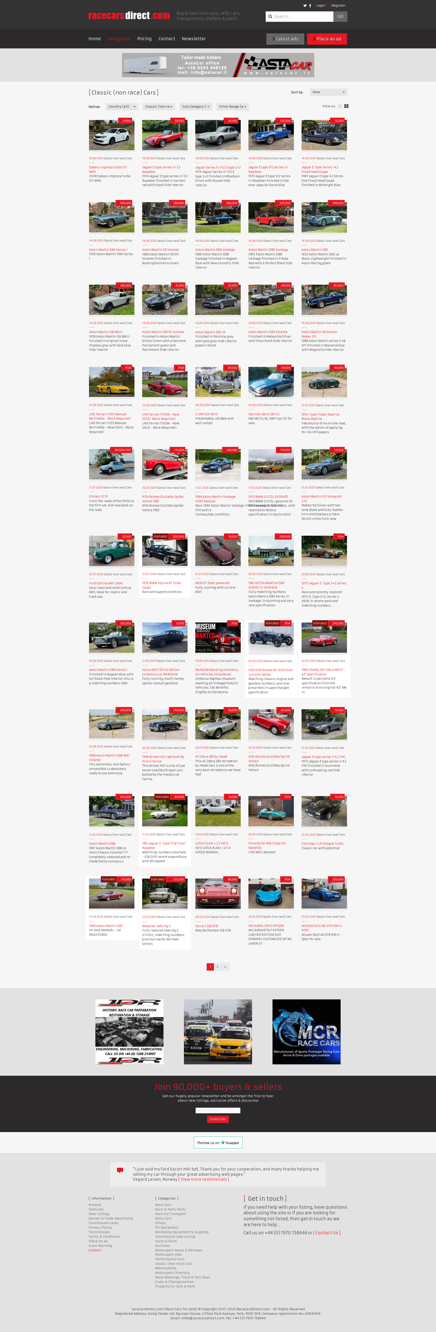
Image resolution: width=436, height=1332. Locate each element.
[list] (340, 106)
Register (338, 5)
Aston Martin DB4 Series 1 (108, 250)
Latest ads (287, 39)
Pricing (144, 38)
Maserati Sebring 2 (156, 926)
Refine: (94, 107)
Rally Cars (163, 1218)
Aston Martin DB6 (102, 844)
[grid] (346, 106)
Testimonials (99, 1232)
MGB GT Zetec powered (212, 583)
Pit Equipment (166, 1227)
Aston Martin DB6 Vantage (215, 250)
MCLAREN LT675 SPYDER (266, 926)
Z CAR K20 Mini (206, 414)
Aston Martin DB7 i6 (210, 332)
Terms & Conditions (104, 1237)
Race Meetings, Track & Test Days (182, 1277)
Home (95, 38)
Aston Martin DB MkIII (105, 332)
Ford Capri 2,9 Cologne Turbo (322, 844)
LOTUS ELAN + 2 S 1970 (211, 843)
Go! (340, 16)
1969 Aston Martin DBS (106, 926)
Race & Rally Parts (170, 1209)
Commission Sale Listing (175, 1237)
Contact (167, 38)
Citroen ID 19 (98, 496)
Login (321, 5)
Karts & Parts (166, 1241)
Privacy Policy (100, 1227)
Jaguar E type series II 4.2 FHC (323, 757)
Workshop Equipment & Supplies (182, 1232)
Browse (95, 1205)
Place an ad (328, 39)
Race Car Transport (170, 1214)
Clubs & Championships (174, 1282)
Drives (160, 1223)
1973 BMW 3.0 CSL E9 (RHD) (268, 497)
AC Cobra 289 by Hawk (211, 757)
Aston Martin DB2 (315, 250)
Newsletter (194, 38)
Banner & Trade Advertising (111, 1218)
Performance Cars (170, 1259)
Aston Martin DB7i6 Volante (163, 332)
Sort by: (297, 92)
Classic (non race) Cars (174, 1264)
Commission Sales (104, 1223)
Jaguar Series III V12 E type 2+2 (218, 167)
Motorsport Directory (172, 1273)
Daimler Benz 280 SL (264, 414)
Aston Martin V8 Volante (160, 250)
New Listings (99, 1214)
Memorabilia (165, 1268)
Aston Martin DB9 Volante (267, 332)
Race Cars (163, 1205)
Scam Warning (100, 1246)
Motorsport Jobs (168, 1254)
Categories (119, 38)
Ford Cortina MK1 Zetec (106, 583)
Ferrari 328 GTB (206, 926)
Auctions (162, 1246)
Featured (96, 1209)
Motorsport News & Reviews (178, 1250)
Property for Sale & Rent (175, 1286)
